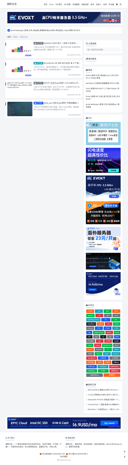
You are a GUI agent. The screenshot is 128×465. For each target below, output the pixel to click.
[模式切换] (117, 4)
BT (106, 320)
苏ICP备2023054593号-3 (78, 454)
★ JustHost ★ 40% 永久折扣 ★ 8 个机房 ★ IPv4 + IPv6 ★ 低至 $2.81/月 (76, 63)
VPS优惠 (67, 4)
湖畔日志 (9, 444)
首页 (45, 4)
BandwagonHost (93, 320)
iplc (110, 337)
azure (116, 315)
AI (99, 315)
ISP (100, 341)
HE (89, 337)
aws (107, 315)
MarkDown (107, 345)
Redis (90, 354)
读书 (92, 4)
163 (99, 311)
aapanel (90, 315)
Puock (68, 460)
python (116, 349)
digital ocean (98, 332)
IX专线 (108, 341)
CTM (116, 328)
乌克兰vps (91, 366)
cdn (115, 320)
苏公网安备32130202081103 (53, 454)
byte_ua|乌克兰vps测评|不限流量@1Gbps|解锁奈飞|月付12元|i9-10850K (77, 103)
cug (89, 332)
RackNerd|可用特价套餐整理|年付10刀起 (102, 83)
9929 (116, 311)
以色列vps (91, 371)
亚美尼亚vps (114, 366)
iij (103, 337)
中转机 (107, 362)
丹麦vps (116, 362)
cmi (108, 324)
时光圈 (111, 4)
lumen (98, 345)
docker (109, 332)
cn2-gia (90, 328)
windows (116, 354)
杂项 (105, 4)
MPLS (117, 345)
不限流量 (91, 362)
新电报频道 (33, 30)
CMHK (100, 324)
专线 (99, 362)
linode (116, 341)
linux (51, 4)
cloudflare (91, 324)
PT (108, 349)
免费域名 (112, 375)
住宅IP (103, 371)
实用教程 (76, 4)
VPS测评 (59, 4)
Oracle (90, 349)
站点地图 (63, 456)
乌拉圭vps (103, 366)
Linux (90, 345)
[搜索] (120, 4)
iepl (96, 337)
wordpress (91, 358)
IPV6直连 (91, 341)
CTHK (108, 328)
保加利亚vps (94, 375)
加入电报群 (43, 30)
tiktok (98, 354)
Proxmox (99, 349)
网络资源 (85, 4)
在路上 (98, 4)
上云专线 (115, 358)
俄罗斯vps (114, 371)
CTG (98, 328)
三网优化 (103, 358)
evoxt (117, 332)
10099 (90, 311)
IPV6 (117, 337)
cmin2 (116, 324)
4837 (107, 311)
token (107, 354)
